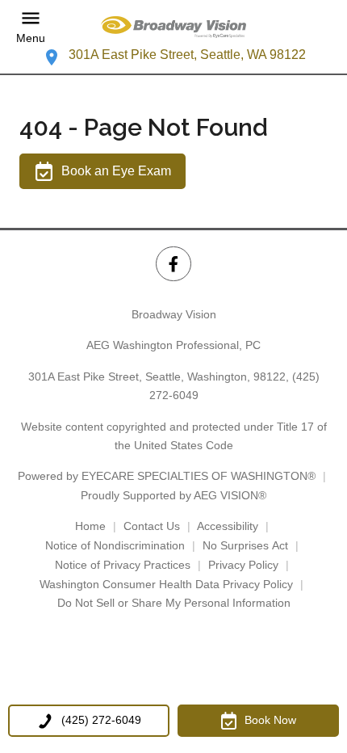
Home (90, 526)
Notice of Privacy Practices (122, 564)
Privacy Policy (243, 564)
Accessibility (227, 526)
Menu (30, 38)
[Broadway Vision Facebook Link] (173, 263)
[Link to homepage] (173, 27)
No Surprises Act (245, 545)
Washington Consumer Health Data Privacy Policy (166, 584)
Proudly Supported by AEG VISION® (173, 495)
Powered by (167, 475)
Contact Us (151, 526)
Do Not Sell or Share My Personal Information (174, 602)
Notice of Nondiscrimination (115, 545)
